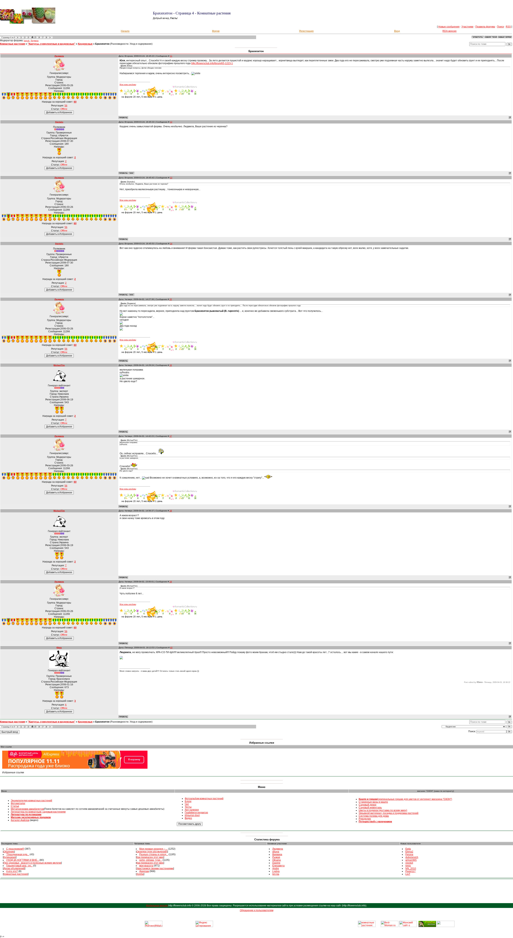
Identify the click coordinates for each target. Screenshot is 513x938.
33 (171, 178)
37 (171, 436)
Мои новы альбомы (128, 85)
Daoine (276, 862)
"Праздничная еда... (17, 854)
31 (171, 56)
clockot (409, 862)
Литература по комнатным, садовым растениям (38, 811)
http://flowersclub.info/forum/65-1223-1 (212, 63)
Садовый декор (367, 804)
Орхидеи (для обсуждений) (151, 851)
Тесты (188, 807)
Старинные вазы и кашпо (373, 802)
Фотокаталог (18, 803)
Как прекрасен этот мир (150, 857)
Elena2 (409, 851)
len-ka (275, 874)
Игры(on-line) (192, 815)
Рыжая (276, 857)
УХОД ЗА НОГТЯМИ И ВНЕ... (22, 860)
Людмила (34, 41)
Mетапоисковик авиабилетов (27, 809)
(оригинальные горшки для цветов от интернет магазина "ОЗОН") (405, 799)
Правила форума (485, 26)
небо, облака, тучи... (150, 860)
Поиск (500, 26)
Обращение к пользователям (256, 910)
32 (171, 122)
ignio (408, 865)
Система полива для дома (374, 816)
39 (171, 582)
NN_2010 (410, 868)
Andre (275, 868)
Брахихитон (102, 43)
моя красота (146, 865)
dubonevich (411, 857)
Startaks (59, 122)
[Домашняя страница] (131, 173)
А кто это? (12, 871)
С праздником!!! (15, 848)
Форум (215, 31)
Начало (125, 31)
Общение (8, 851)
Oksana (276, 860)
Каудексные (85, 43)
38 (171, 511)
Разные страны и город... (153, 854)
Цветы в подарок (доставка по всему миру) (383, 810)
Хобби (140, 874)
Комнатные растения (12, 43)
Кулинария (9, 857)
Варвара (277, 854)
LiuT (407, 874)
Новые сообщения (448, 26)
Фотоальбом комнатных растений (204, 798)
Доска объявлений (14, 868)
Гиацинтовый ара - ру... (19, 865)
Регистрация (306, 31)
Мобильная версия (157, 905)
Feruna (409, 854)
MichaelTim (59, 365)
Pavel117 (410, 871)
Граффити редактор (196, 812)
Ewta (408, 848)
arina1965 (411, 860)
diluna (275, 851)
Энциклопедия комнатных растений (31, 800)
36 (171, 365)
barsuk (26, 41)
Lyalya (276, 871)
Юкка (59, 647)
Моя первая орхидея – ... (153, 848)
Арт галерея (192, 809)
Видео (188, 818)
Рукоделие (365, 818)
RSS (508, 26)
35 (171, 299)
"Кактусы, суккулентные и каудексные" (51, 43)
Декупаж (144, 871)
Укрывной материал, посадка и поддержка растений (388, 813)
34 (171, 243)
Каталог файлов (20, 820)
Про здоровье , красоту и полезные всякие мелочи (32, 862)
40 (171, 647)
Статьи (15, 806)
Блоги (188, 801)
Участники (467, 26)
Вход (397, 31)
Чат (187, 804)
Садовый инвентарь (370, 807)
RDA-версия (449, 31)
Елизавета (278, 865)
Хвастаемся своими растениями (154, 868)
